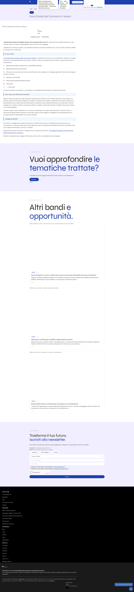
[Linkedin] (68, 587)
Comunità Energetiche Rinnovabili (46, 4)
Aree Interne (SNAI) (43, 6)
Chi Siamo (4, 548)
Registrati (100, 7)
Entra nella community (7, 502)
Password (85, 3)
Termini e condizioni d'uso (71, 585)
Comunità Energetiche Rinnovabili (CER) (12, 516)
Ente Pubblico (45, 452)
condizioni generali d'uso (61, 468)
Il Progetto (5, 545)
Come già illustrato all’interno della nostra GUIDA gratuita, (20, 58)
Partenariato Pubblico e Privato (45, 3)
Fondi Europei (52, 6)
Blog (61, 1)
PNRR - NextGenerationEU (44, 1)
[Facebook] (66, 587)
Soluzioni (4, 553)
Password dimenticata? (87, 5)
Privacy (67, 584)
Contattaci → (34, 179)
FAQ (3, 499)
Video (67, 3)
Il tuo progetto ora (6, 494)
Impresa (34, 452)
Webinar (62, 3)
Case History (63, 6)
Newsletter (62, 8)
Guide (65, 1)
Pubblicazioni (63, 4)
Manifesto (4, 550)
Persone (4, 556)
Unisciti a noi (5, 558)
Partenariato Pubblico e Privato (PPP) (11, 513)
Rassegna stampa (6, 561)
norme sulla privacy (59, 467)
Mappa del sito (69, 582)
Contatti (4, 505)
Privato (56, 452)
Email (85, 1)
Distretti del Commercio (44, 8)
